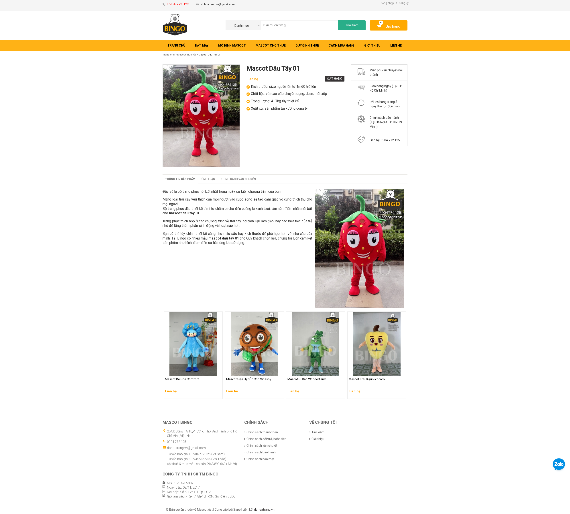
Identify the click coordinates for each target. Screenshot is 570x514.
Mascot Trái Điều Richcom (368, 371)
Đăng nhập (387, 3)
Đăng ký (404, 3)
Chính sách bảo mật (260, 459)
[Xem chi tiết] (218, 394)
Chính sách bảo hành (261, 452)
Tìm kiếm (317, 432)
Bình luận (208, 179)
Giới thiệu (317, 439)
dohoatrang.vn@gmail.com (218, 4)
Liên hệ (252, 79)
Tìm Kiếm (351, 25)
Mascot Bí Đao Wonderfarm (307, 371)
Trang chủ (169, 54)
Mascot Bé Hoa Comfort (182, 371)
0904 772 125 (176, 442)
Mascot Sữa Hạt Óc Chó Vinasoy (249, 371)
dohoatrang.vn (264, 509)
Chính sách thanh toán (262, 432)
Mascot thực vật (186, 54)
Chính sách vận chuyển (238, 179)
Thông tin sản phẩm (180, 179)
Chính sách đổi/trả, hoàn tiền (266, 439)
